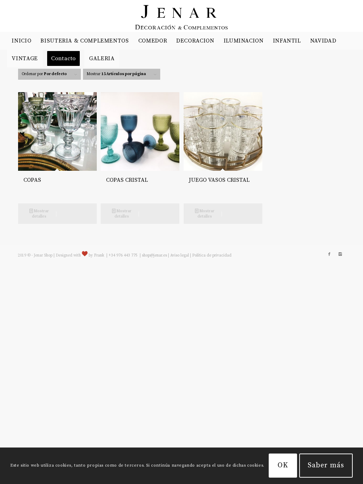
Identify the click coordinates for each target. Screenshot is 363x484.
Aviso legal (179, 255)
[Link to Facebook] (329, 254)
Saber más (326, 465)
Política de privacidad (211, 255)
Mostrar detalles (40, 214)
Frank (99, 255)
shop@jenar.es (154, 255)
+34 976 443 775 (123, 255)
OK (283, 465)
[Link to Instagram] (340, 254)
